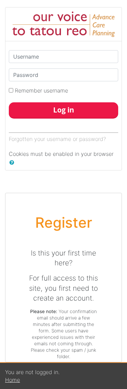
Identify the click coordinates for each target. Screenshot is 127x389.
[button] (13, 162)
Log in (63, 110)
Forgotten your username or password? (57, 139)
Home (12, 379)
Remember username (41, 90)
